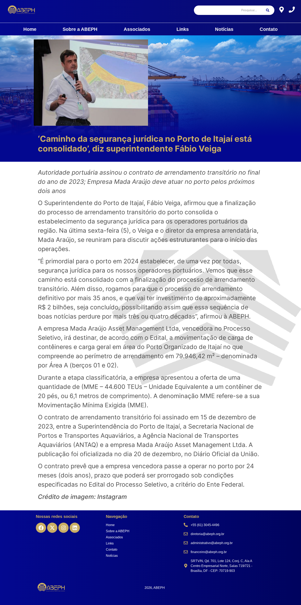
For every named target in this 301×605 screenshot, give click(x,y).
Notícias (224, 29)
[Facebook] (41, 528)
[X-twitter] (52, 528)
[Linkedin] (75, 528)
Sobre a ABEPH (80, 29)
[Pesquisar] (267, 10)
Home (29, 29)
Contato (269, 29)
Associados (137, 29)
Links (183, 29)
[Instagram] (63, 528)
